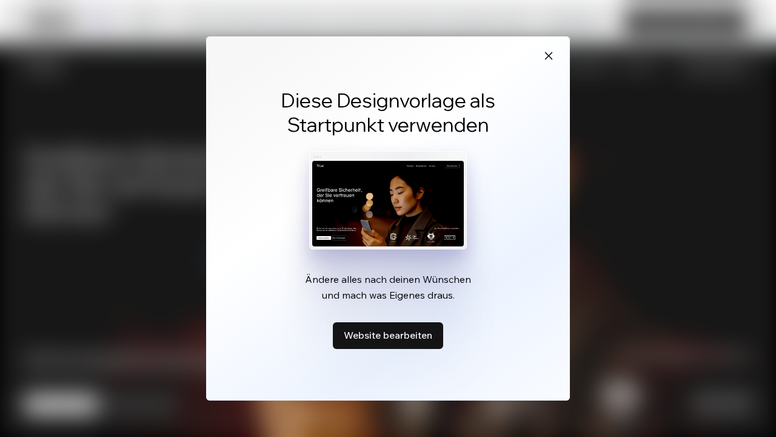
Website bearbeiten (388, 335)
